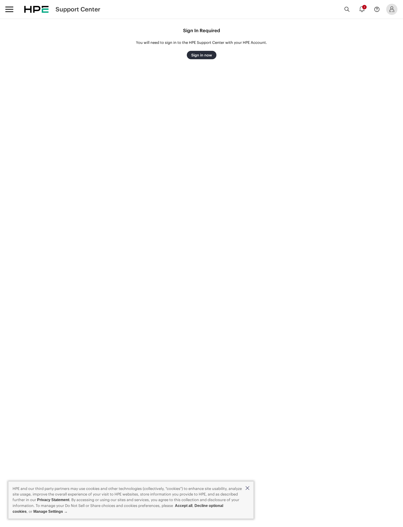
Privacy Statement (53, 500)
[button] (247, 488)
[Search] (347, 9)
